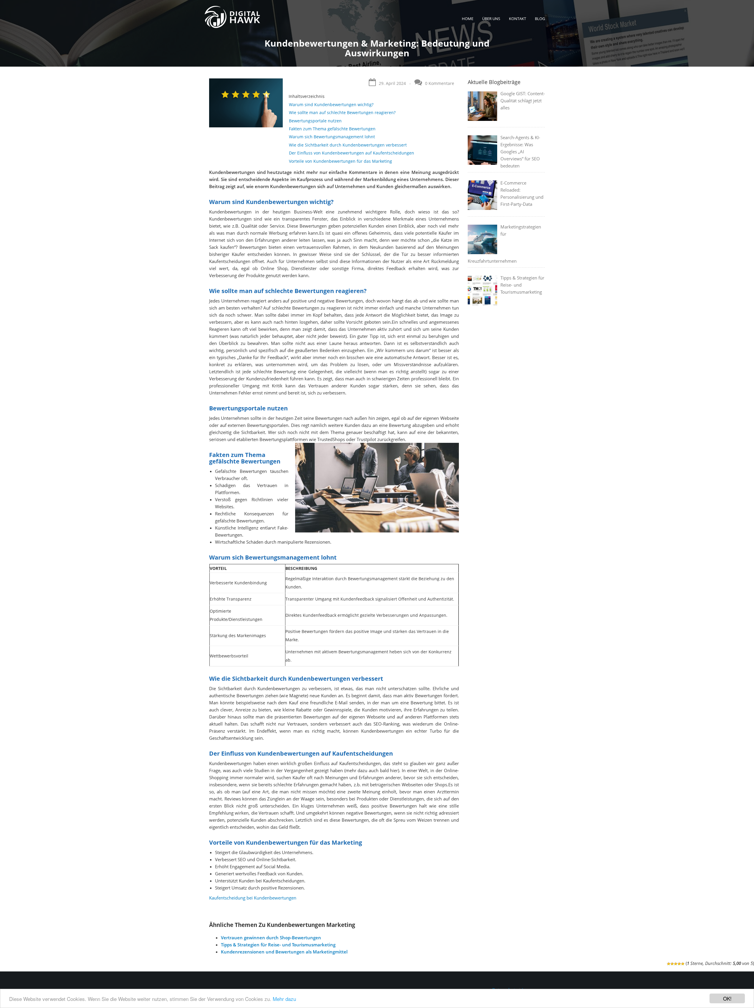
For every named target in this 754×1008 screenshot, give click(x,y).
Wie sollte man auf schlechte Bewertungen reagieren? (342, 112)
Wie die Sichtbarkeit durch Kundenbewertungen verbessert (348, 145)
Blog (540, 18)
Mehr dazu (284, 998)
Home (467, 18)
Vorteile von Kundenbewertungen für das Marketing (340, 161)
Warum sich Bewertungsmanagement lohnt (332, 136)
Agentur (492, 34)
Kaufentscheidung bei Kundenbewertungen (252, 898)
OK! (727, 998)
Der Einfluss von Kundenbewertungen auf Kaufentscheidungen (351, 153)
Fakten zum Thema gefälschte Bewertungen (332, 128)
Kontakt (517, 18)
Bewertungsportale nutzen (315, 121)
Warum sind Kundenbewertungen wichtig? (331, 104)
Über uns (491, 18)
